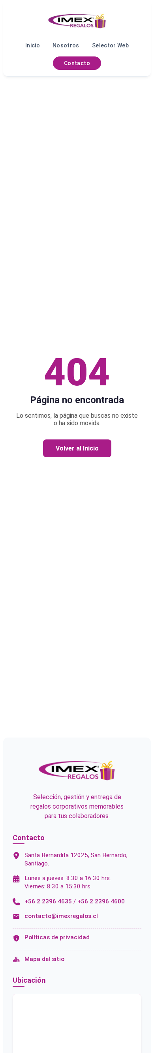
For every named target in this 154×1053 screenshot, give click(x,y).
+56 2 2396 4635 (48, 901)
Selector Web (110, 45)
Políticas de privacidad (57, 937)
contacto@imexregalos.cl (61, 916)
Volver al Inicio (77, 448)
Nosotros (66, 45)
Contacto (77, 63)
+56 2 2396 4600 (101, 901)
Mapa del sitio (44, 959)
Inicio (32, 45)
